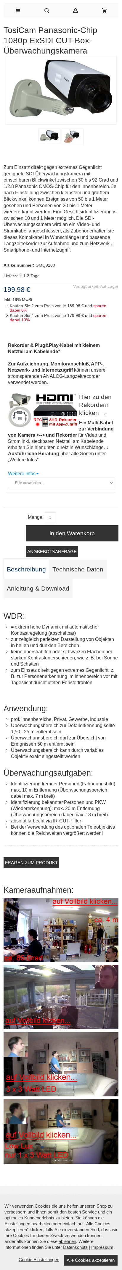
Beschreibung (26, 569)
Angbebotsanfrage (52, 551)
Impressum (102, 1247)
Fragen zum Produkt (31, 862)
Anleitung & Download (38, 588)
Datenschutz (75, 1247)
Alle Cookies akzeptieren (91, 1260)
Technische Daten (77, 569)
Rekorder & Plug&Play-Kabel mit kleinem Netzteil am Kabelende (54, 348)
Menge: (36, 517)
